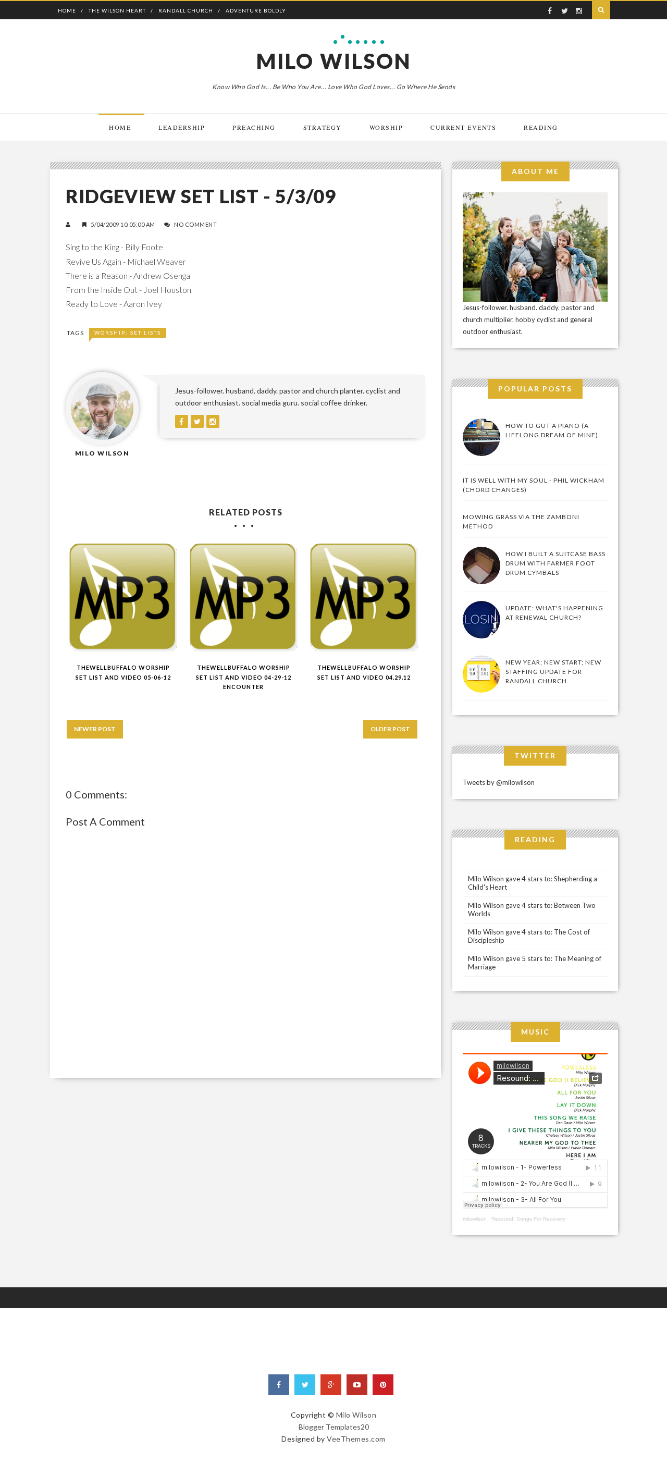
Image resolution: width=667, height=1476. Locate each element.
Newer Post (95, 729)
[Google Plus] (330, 1384)
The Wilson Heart (117, 10)
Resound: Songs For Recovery (528, 1219)
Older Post (390, 729)
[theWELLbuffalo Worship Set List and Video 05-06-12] (123, 597)
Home (67, 10)
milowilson (475, 1219)
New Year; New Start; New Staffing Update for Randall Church (553, 671)
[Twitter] (304, 1384)
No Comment (195, 224)
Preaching (254, 127)
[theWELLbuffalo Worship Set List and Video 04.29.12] (364, 597)
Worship (386, 127)
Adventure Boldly (256, 10)
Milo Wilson (333, 60)
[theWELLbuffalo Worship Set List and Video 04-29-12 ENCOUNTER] (243, 597)
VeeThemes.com (356, 1438)
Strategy (322, 127)
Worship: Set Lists (127, 332)
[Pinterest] (383, 1384)
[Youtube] (357, 1384)
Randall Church (185, 10)
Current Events (463, 127)
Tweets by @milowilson (499, 782)
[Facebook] (278, 1384)
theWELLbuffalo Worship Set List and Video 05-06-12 (123, 672)
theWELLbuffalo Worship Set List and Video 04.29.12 (364, 672)
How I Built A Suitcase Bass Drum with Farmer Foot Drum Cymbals (555, 563)
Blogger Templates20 (334, 1426)
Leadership (181, 127)
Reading (541, 127)
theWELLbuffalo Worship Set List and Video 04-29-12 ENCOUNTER (243, 677)
